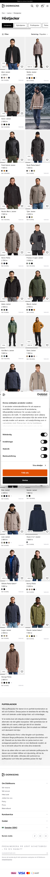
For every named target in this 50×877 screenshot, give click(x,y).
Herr (3, 13)
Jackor (9, 13)
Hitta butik (5, 795)
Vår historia (6, 788)
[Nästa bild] (22, 53)
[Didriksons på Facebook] (34, 836)
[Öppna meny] (47, 6)
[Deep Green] (6, 124)
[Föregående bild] (3, 53)
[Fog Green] (34, 636)
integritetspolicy (7, 859)
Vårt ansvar (6, 791)
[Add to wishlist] (22, 67)
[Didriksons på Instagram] (40, 836)
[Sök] (32, 6)
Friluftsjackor (34, 25)
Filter (7, 34)
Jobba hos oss (7, 798)
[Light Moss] (1, 356)
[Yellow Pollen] (29, 636)
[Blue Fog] (4, 356)
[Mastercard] (28, 873)
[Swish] (35, 873)
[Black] (1, 77)
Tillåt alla (25, 473)
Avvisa (25, 480)
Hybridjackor (20, 25)
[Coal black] (27, 263)
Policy (4, 802)
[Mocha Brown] (9, 542)
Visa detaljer (38, 465)
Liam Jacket (37, 106)
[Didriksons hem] (10, 6)
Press (4, 805)
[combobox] (44, 34)
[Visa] (21, 873)
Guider (5, 821)
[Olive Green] (34, 171)
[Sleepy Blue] (6, 171)
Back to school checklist (25, 1)
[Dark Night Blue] (9, 78)
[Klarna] (13, 873)
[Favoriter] (37, 6)
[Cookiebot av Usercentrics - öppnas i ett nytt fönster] (37, 394)
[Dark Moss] (29, 263)
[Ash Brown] (4, 78)
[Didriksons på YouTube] (45, 836)
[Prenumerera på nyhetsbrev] (47, 853)
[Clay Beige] (6, 78)
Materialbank (6, 808)
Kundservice (7, 814)
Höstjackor (7, 25)
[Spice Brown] (32, 78)
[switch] (44, 442)
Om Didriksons (8, 783)
